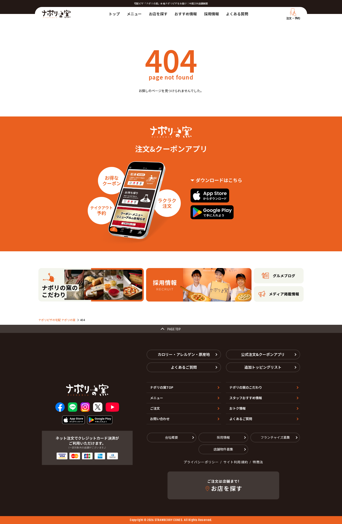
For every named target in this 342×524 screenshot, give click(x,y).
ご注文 (155, 408)
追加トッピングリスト (263, 367)
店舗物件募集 (223, 449)
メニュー (134, 13)
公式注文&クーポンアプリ (263, 354)
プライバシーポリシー (201, 462)
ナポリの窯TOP (161, 387)
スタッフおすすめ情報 (245, 397)
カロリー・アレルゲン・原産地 (184, 354)
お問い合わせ (160, 418)
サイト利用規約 (235, 462)
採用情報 (211, 13)
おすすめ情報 (185, 13)
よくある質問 (237, 13)
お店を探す (158, 13)
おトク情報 (237, 408)
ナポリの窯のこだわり (245, 387)
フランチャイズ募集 (275, 437)
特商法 (258, 462)
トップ (114, 13)
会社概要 (171, 437)
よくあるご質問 (184, 367)
